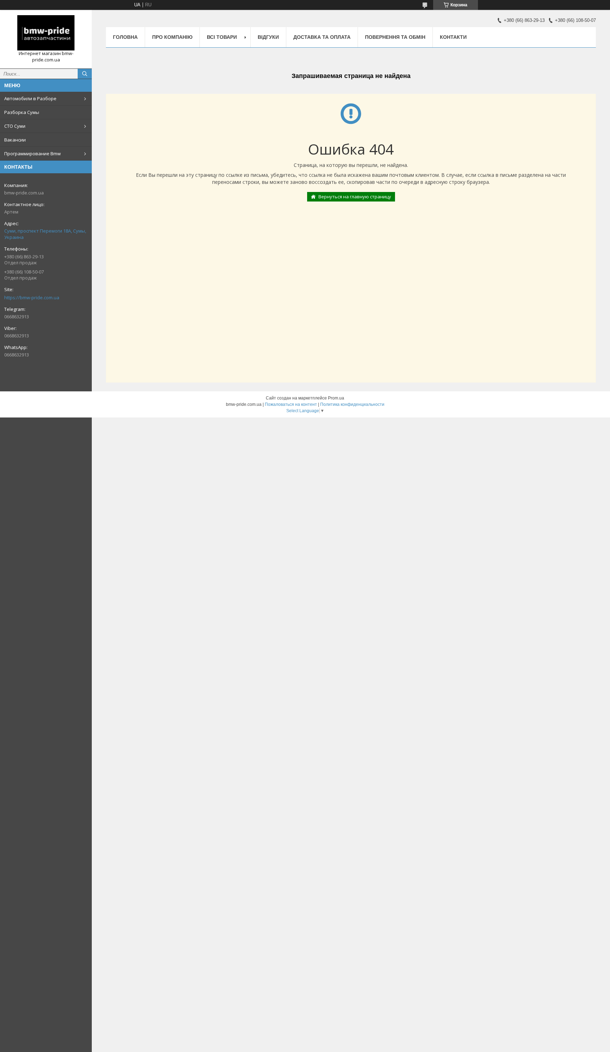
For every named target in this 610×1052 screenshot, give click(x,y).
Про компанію (172, 37)
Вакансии (15, 140)
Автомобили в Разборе (30, 98)
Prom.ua (336, 398)
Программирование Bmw (32, 153)
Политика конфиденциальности (352, 404)
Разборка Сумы (21, 112)
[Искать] (85, 73)
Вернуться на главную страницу (354, 196)
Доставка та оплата (322, 37)
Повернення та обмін (395, 37)
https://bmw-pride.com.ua (31, 297)
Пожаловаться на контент (291, 404)
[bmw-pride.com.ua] (45, 32)
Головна (125, 37)
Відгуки (268, 37)
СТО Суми (14, 126)
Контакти (453, 37)
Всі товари (222, 37)
